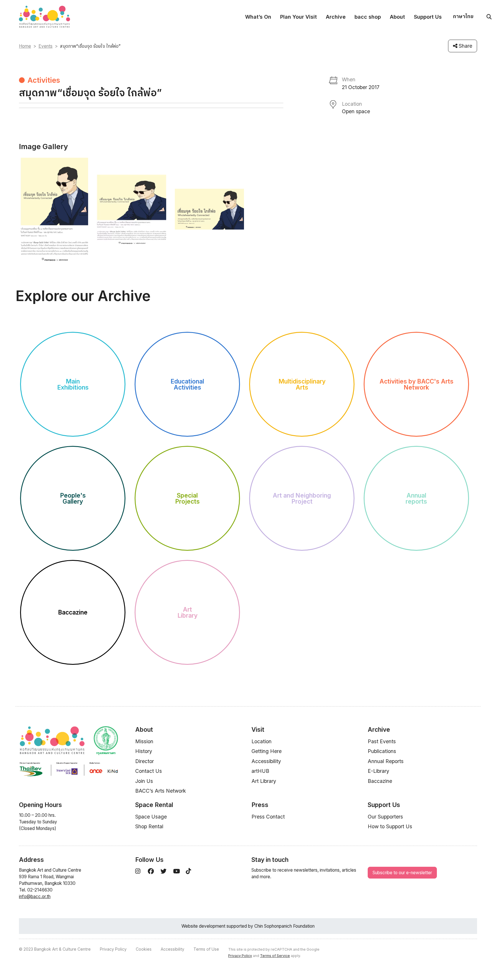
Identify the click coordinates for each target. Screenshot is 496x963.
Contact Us (148, 771)
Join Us (144, 781)
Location (261, 741)
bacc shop (367, 17)
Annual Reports (386, 761)
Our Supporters (385, 817)
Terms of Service (275, 956)
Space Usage (151, 817)
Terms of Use (206, 949)
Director (144, 761)
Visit (257, 729)
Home (25, 46)
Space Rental (154, 804)
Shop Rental (149, 826)
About (397, 17)
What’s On (258, 17)
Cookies (144, 949)
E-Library (378, 771)
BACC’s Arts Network (160, 791)
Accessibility (266, 761)
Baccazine (380, 781)
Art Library (263, 781)
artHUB (260, 771)
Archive (336, 17)
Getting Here (266, 751)
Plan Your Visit (298, 17)
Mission (144, 741)
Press (259, 804)
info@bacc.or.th (35, 896)
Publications (382, 751)
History (143, 751)
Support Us (428, 17)
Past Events (382, 741)
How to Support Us (390, 826)
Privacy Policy (113, 949)
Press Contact (268, 817)
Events (45, 46)
